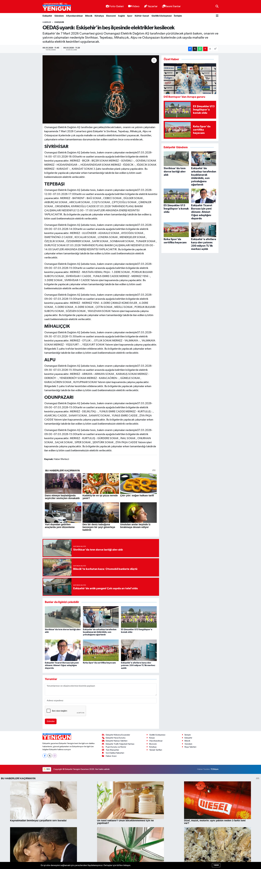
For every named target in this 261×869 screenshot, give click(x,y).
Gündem (59, 16)
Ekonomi (111, 16)
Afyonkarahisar (74, 16)
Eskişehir (47, 16)
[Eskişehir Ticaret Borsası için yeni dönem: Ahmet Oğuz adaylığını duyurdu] (63, 650)
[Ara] (217, 6)
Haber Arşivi (111, 756)
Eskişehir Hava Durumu (115, 738)
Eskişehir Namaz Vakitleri (116, 741)
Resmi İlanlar (173, 6)
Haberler (47, 22)
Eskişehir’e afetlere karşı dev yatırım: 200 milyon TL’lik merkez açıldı (138, 665)
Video (135, 6)
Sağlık (121, 16)
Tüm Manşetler (112, 750)
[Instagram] (54, 755)
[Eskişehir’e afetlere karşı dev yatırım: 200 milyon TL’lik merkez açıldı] (139, 650)
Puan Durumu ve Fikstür (116, 747)
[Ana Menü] (217, 16)
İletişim (178, 16)
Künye (152, 738)
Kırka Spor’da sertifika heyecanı (99, 663)
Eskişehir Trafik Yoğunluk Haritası (120, 744)
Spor (129, 16)
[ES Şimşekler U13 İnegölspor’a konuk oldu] (139, 617)
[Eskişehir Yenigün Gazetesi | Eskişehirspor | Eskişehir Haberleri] (57, 6)
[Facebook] (45, 755)
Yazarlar (152, 6)
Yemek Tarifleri (155, 750)
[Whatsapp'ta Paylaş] (200, 49)
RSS (48, 769)
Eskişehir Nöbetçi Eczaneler (118, 735)
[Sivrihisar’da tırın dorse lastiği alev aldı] (63, 617)
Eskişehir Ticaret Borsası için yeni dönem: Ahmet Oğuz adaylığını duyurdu (62, 665)
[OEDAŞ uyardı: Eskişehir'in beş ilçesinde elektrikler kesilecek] (101, 89)
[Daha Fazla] (205, 49)
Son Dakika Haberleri (115, 753)
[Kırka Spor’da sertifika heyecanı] (101, 650)
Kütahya (99, 16)
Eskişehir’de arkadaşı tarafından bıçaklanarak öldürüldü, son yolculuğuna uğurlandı (99, 632)
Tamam (216, 865)
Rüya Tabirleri (190, 747)
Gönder (51, 721)
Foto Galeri (116, 6)
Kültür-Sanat (142, 16)
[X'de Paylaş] (194, 49)
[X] (49, 755)
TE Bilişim (214, 769)
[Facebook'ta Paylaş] (190, 49)
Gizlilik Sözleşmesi (161, 16)
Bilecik (88, 16)
